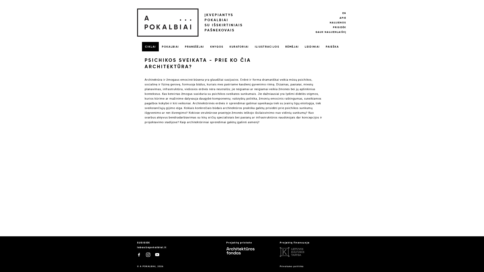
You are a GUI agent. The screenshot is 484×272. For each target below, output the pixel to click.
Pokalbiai (170, 46)
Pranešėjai (194, 46)
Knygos (216, 46)
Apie (343, 17)
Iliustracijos (267, 46)
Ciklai (150, 46)
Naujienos (338, 22)
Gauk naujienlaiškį (331, 32)
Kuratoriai (239, 46)
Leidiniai (312, 46)
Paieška (332, 46)
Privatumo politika (292, 266)
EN (344, 13)
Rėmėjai (292, 46)
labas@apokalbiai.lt (152, 247)
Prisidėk (339, 27)
